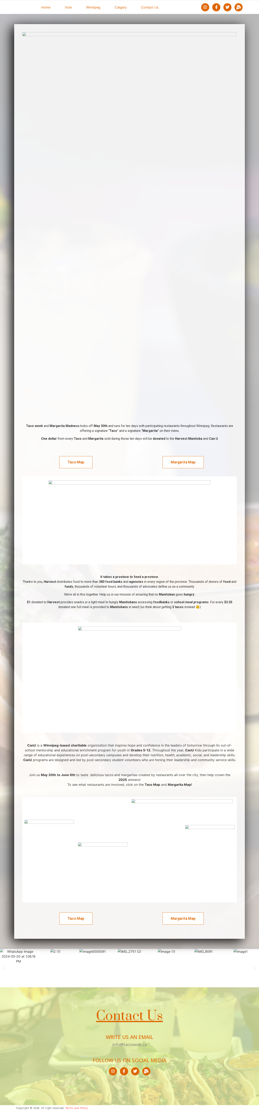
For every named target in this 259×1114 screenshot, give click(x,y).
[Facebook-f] (216, 7)
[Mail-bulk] (239, 7)
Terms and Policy (76, 1108)
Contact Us (149, 7)
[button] (4, 968)
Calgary (121, 7)
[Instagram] (205, 7)
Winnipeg (93, 7)
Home (45, 7)
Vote (68, 7)
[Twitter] (227, 7)
